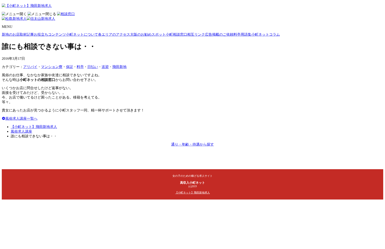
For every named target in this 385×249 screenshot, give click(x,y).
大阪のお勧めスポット (148, 34)
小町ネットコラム (265, 34)
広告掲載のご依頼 (219, 34)
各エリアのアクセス (114, 34)
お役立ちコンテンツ (50, 34)
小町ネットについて (82, 34)
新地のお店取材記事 (18, 34)
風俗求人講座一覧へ (21, 118)
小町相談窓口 (176, 34)
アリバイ (30, 67)
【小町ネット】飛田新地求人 (34, 127)
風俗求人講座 (21, 131)
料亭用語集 (242, 34)
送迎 (105, 67)
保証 (69, 67)
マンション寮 (51, 67)
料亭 (80, 67)
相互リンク (196, 34)
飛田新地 (119, 67)
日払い (92, 67)
